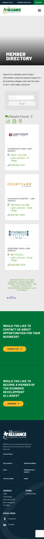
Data (5, 470)
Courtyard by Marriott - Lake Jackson (21, 199)
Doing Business (30, 463)
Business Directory (18, 279)
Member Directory (24, 2)
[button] (7, 116)
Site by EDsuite (19, 446)
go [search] (23, 103)
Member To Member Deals (19, 284)
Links (26, 478)
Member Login (7, 2)
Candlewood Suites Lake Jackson (19, 149)
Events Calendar (26, 281)
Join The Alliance (26, 289)
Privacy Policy (8, 454)
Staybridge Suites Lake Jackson (18, 249)
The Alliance (8, 478)
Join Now (38, 2)
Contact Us (26, 286)
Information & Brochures (19, 288)
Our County (8, 463)
